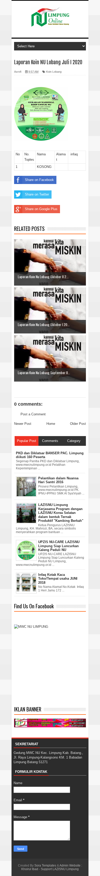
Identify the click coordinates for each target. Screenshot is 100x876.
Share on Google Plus (41, 209)
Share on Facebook (39, 180)
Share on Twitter (37, 194)
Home (50, 424)
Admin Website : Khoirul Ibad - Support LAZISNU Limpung (51, 867)
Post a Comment (33, 414)
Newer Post (22, 424)
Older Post (78, 424)
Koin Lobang (54, 71)
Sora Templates (45, 865)
